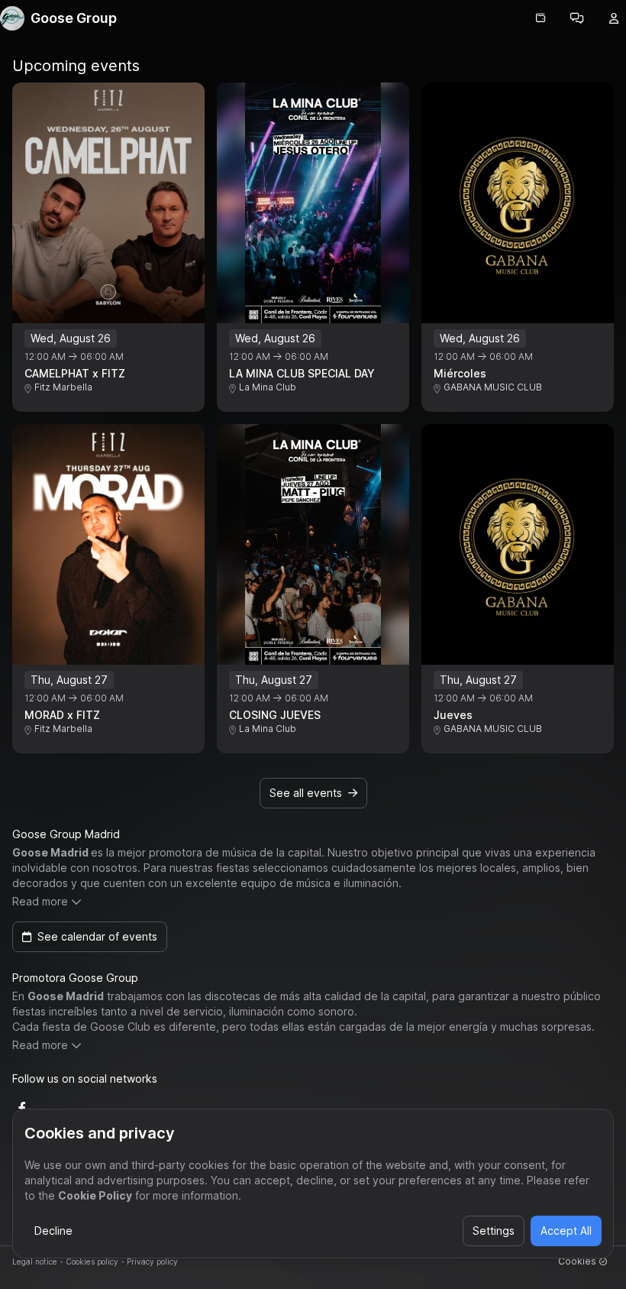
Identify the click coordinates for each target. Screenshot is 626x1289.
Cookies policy (92, 1261)
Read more (40, 901)
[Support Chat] (577, 18)
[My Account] (614, 18)
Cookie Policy (95, 1195)
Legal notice (34, 1261)
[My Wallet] (540, 18)
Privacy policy (152, 1261)
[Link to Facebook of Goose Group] (22, 1108)
